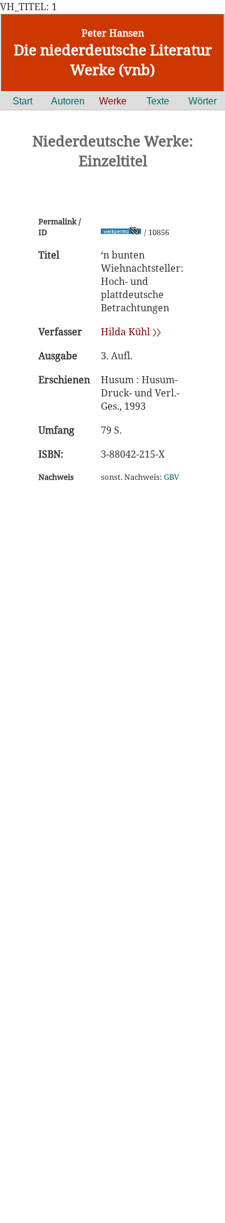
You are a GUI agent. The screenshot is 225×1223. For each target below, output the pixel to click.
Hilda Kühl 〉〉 (131, 331)
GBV (171, 476)
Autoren (68, 101)
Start (22, 101)
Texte (157, 101)
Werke (113, 101)
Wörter (202, 101)
